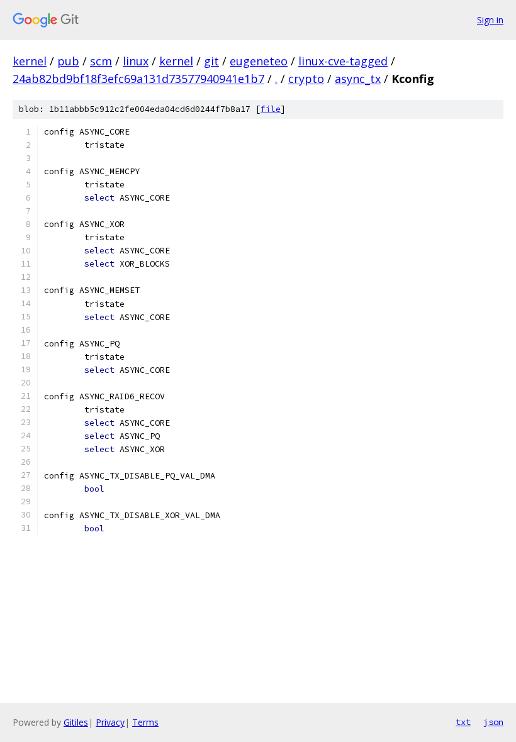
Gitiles (76, 722)
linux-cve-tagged (343, 61)
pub (68, 61)
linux (136, 61)
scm (101, 61)
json (493, 722)
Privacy (110, 722)
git (211, 61)
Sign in (490, 20)
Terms (145, 722)
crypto (306, 78)
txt (463, 722)
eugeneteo (259, 61)
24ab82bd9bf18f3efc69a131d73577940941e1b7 (138, 78)
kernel (30, 61)
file (271, 109)
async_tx (358, 78)
